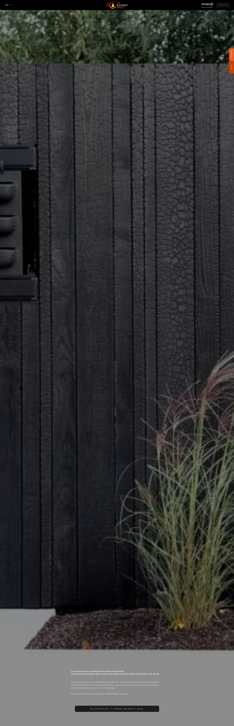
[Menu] (7, 5)
